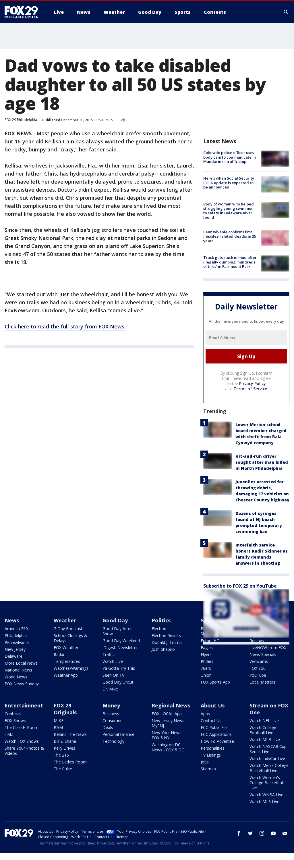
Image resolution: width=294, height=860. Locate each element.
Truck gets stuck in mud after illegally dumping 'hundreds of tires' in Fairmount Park (230, 262)
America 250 (16, 628)
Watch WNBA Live (266, 794)
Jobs (205, 762)
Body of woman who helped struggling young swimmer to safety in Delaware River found (228, 210)
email (284, 833)
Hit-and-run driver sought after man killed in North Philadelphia (261, 462)
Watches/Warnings (71, 668)
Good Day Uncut (118, 682)
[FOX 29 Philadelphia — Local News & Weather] (23, 12)
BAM (58, 727)
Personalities (213, 748)
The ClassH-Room (21, 727)
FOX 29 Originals (65, 709)
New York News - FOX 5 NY (168, 735)
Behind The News (70, 734)
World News (16, 677)
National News (18, 670)
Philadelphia (16, 635)
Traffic (108, 654)
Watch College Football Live (262, 730)
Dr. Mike (110, 689)
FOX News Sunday (22, 683)
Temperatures (67, 661)
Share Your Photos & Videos (24, 750)
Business (110, 713)
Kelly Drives (64, 748)
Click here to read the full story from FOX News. (65, 326)
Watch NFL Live (264, 720)
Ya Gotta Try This (118, 668)
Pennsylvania (17, 642)
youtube (273, 833)
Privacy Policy (252, 383)
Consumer (112, 720)
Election (159, 628)
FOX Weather (66, 647)
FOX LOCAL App (167, 713)
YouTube (257, 675)
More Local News (21, 663)
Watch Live (112, 661)
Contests (13, 713)
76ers (206, 668)
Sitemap (208, 769)
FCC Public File (214, 727)
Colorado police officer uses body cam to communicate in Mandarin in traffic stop (229, 157)
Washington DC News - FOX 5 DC (168, 747)
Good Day (115, 620)
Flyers (206, 654)
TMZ (9, 734)
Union (206, 675)
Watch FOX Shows (22, 741)
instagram (261, 833)
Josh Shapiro (163, 649)
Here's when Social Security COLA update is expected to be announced (228, 183)
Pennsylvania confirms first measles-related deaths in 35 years (229, 236)
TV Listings (211, 755)
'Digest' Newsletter (120, 647)
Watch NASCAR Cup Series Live (268, 749)
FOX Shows (15, 720)
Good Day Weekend (121, 640)
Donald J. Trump (167, 642)
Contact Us (211, 720)
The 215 (61, 755)
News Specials (262, 654)
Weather (65, 620)
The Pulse (63, 769)
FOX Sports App (215, 682)
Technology (113, 741)
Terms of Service (250, 388)
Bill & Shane (65, 741)
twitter (250, 833)
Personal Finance (118, 734)
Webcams (258, 661)
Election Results (166, 635)
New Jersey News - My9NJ (169, 723)
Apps (205, 713)
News (12, 620)
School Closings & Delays (70, 638)
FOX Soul (257, 668)
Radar (59, 654)
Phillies (207, 661)
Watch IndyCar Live (267, 758)
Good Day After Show (117, 631)
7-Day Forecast (68, 628)
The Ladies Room (70, 762)
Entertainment (24, 705)
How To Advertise (217, 741)
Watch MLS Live (264, 801)
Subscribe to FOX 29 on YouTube (240, 586)
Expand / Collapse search (286, 12)
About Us (213, 705)
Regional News (171, 705)
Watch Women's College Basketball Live (266, 782)
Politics (161, 620)
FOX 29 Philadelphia (21, 119)
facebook (238, 833)
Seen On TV (113, 675)
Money (111, 705)
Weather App (66, 675)
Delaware (13, 656)
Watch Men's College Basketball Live (269, 768)
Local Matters (262, 682)
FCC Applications (216, 734)
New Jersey (15, 649)
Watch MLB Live (264, 739)
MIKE (58, 720)
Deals (107, 727)
